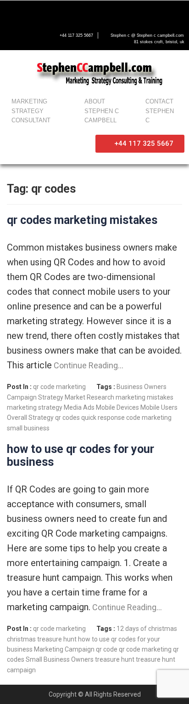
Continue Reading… (87, 365)
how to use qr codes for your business (80, 455)
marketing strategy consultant (30, 111)
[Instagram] (69, 12)
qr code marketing (59, 386)
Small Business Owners (60, 659)
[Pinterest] (89, 12)
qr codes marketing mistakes (82, 220)
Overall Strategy (30, 417)
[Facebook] (12, 12)
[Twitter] (31, 12)
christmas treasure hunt (42, 639)
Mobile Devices (117, 407)
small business (28, 428)
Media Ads (79, 407)
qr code (106, 649)
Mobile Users (159, 407)
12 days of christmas (147, 628)
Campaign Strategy (35, 397)
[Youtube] (50, 12)
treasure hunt (114, 659)
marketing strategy (34, 407)
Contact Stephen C (159, 111)
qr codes (67, 417)
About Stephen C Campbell (101, 111)
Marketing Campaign (64, 649)
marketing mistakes (144, 397)
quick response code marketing (126, 417)
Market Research (89, 397)
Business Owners (142, 386)
